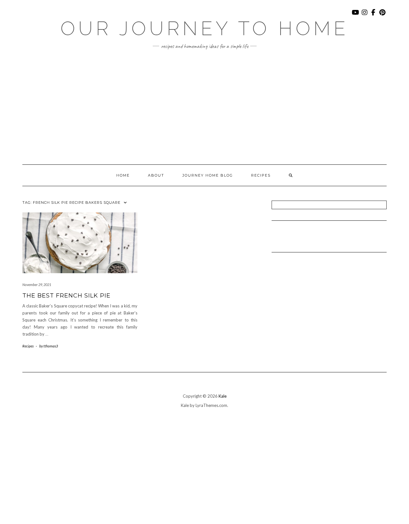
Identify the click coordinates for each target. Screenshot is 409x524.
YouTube (356, 15)
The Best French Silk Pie (66, 295)
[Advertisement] (204, 107)
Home (123, 175)
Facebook (374, 15)
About (156, 175)
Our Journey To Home (204, 28)
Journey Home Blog (207, 175)
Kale (223, 396)
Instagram (365, 15)
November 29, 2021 (36, 284)
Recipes (261, 175)
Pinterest (383, 15)
